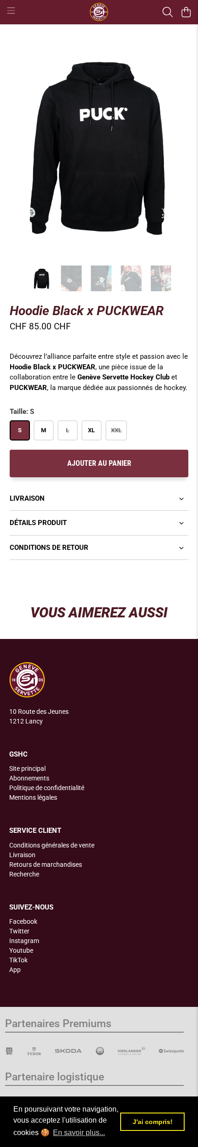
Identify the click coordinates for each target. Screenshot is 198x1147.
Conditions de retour (49, 547)
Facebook (23, 921)
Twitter (19, 931)
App (15, 969)
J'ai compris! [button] (153, 1121)
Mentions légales (33, 797)
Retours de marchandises (45, 864)
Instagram (24, 940)
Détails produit (38, 523)
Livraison (27, 498)
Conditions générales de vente (51, 845)
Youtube (21, 950)
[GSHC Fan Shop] (99, 12)
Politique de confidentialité (46, 787)
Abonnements (29, 778)
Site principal (27, 768)
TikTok (18, 960)
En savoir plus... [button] (79, 1132)
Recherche (24, 874)
